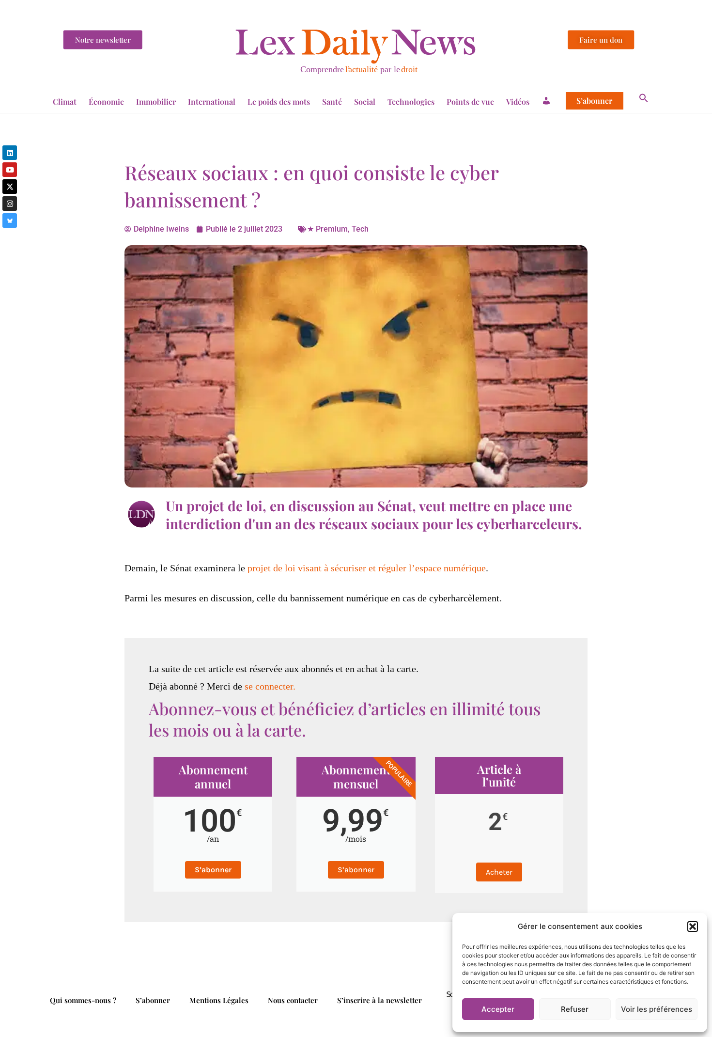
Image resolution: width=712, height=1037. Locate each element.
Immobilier (156, 101)
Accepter (497, 1009)
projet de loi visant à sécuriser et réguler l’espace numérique (367, 568)
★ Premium (327, 229)
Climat (65, 101)
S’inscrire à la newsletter (379, 1000)
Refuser (574, 1009)
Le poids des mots (279, 101)
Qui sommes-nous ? (83, 1000)
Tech (360, 229)
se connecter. (270, 686)
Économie (106, 101)
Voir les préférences (656, 1009)
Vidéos (517, 101)
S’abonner (594, 101)
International (211, 101)
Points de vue (470, 101)
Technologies (410, 101)
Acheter (499, 872)
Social (364, 101)
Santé (332, 101)
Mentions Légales (218, 1000)
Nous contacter (293, 1000)
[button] (692, 926)
